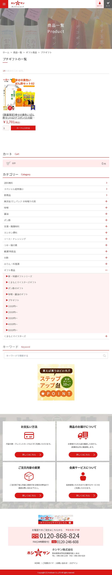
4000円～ (12, 324)
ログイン (74, 563)
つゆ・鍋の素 (10, 245)
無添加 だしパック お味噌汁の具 (20, 201)
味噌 (6, 207)
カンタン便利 (10, 232)
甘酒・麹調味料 (11, 226)
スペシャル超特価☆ (14, 189)
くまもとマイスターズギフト (22, 282)
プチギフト (46, 52)
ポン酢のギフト (15, 288)
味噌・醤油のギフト (18, 294)
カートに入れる (23, 128)
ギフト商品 (31, 52)
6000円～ (12, 330)
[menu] (4, 4)
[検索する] (104, 355)
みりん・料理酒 (11, 263)
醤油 (6, 213)
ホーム (6, 52)
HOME (37, 563)
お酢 (6, 257)
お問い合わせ (62, 563)
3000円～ (12, 318)
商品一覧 (17, 52)
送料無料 (8, 182)
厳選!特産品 (10, 251)
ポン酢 (7, 220)
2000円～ (12, 312)
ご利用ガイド (48, 563)
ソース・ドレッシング (15, 238)
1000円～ (12, 306)
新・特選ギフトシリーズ (20, 276)
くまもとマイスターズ (15, 336)
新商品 (7, 195)
